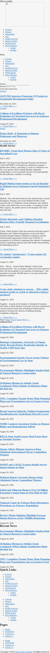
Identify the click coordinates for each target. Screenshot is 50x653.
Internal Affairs (11, 41)
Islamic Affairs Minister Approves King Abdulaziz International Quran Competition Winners (23, 452)
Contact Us (9, 634)
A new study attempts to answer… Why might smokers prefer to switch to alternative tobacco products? (24, 292)
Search (3, 86)
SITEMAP (9, 632)
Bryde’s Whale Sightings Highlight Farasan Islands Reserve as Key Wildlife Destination (23, 516)
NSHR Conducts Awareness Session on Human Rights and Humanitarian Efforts (24, 425)
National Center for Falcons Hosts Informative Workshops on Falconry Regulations (24, 504)
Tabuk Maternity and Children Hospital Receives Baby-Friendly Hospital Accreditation (24, 220)
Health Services (11, 39)
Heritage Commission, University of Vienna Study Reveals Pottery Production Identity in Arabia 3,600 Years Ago (23, 345)
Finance (8, 32)
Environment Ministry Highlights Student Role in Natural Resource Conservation (24, 371)
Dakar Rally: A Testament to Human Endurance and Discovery (19, 135)
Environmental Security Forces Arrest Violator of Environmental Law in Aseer (24, 359)
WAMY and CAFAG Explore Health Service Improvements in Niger (23, 466)
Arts (7, 36)
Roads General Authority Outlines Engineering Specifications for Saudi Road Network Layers (24, 412)
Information (10, 34)
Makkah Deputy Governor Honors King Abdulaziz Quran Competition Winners (21, 478)
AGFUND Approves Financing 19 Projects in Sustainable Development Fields (23, 97)
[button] (25, 55)
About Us (9, 636)
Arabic (13, 48)
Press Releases (11, 46)
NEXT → (26, 320)
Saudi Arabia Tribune (23, 652)
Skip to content (6, 1)
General (8, 30)
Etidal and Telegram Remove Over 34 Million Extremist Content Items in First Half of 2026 (24, 491)
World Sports (10, 43)
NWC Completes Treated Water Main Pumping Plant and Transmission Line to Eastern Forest (25, 400)
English (13, 50)
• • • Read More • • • (8, 106)
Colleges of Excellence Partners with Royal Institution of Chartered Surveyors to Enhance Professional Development (24, 116)
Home (7, 629)
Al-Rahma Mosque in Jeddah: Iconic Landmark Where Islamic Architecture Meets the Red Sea (23, 386)
